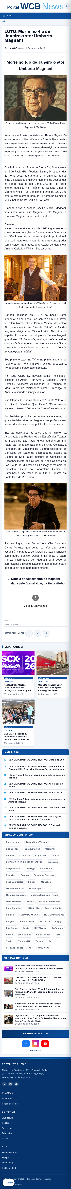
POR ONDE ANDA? (28, 915)
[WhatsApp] (29, 633)
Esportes (10, 875)
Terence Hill (24, 941)
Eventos (24, 875)
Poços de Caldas (53, 908)
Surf (58, 935)
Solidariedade (43, 935)
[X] (46, 633)
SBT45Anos (40, 928)
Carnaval (49, 849)
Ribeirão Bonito (27, 921)
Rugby (58, 921)
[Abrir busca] (67, 6)
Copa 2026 (41, 855)
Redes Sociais (9, 1168)
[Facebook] (37, 633)
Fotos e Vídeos (9, 1152)
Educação (43, 681)
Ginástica (46, 882)
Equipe (5, 1157)
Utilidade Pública (14, 948)
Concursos (24, 855)
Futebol (32, 882)
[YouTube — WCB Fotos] (45, 1043)
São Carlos (10, 678)
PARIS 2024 (33, 908)
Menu (10, 16)
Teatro (9, 941)
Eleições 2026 (13, 869)
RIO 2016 (45, 921)
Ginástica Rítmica (15, 888)
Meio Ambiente (13, 902)
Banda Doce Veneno (36, 842)
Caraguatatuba (32, 849)
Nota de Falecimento (49, 902)
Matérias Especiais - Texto (44, 895)
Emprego (9, 681)
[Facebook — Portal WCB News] (26, 1043)
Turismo (39, 941)
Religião (10, 921)
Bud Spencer (12, 849)
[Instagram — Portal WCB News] (35, 1043)
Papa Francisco (14, 908)
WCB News (43, 948)
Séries (9, 935)
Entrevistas (46, 869)
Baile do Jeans (13, 842)
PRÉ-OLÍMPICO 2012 (53, 915)
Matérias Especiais (16, 895)
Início (5, 21)
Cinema (10, 855)
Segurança (57, 928)
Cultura (55, 855)
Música (30, 902)
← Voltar (9, 1183)
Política (8, 730)
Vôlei (30, 948)
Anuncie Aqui (8, 1162)
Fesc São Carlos (14, 882)
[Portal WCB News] (35, 6)
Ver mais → (36, 1050)
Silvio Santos (24, 935)
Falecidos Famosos (44, 875)
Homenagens (36, 888)
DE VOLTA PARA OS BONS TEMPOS (24, 862)
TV (50, 941)
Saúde (26, 928)
